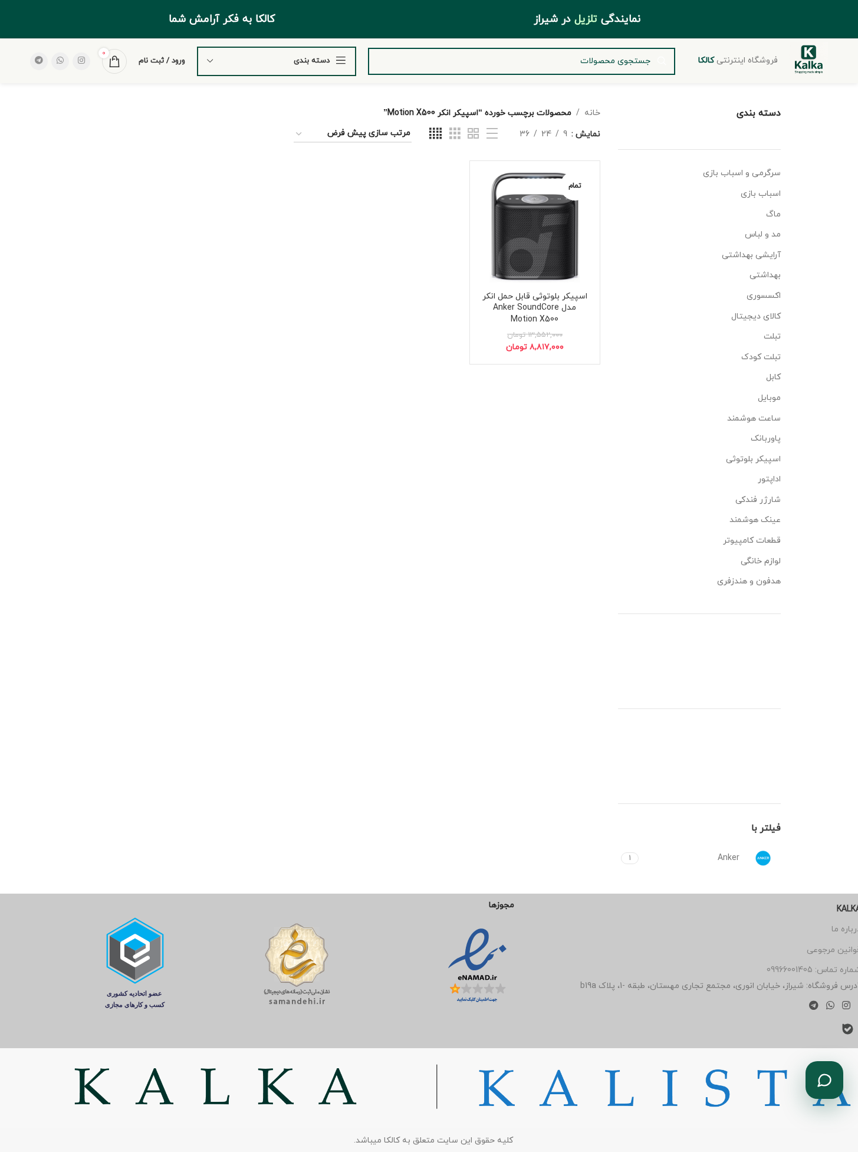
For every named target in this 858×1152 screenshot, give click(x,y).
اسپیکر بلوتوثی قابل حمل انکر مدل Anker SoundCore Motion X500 (534, 308)
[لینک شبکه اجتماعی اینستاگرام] (81, 61)
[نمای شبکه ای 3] (455, 134)
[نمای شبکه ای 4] (435, 134)
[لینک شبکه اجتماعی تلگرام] (39, 61)
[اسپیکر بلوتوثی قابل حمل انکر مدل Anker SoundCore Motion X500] (535, 226)
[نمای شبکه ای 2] (473, 134)
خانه (592, 113)
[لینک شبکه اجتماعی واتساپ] (60, 61)
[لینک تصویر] (477, 965)
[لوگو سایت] (809, 60)
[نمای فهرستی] (492, 134)
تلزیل (585, 19)
